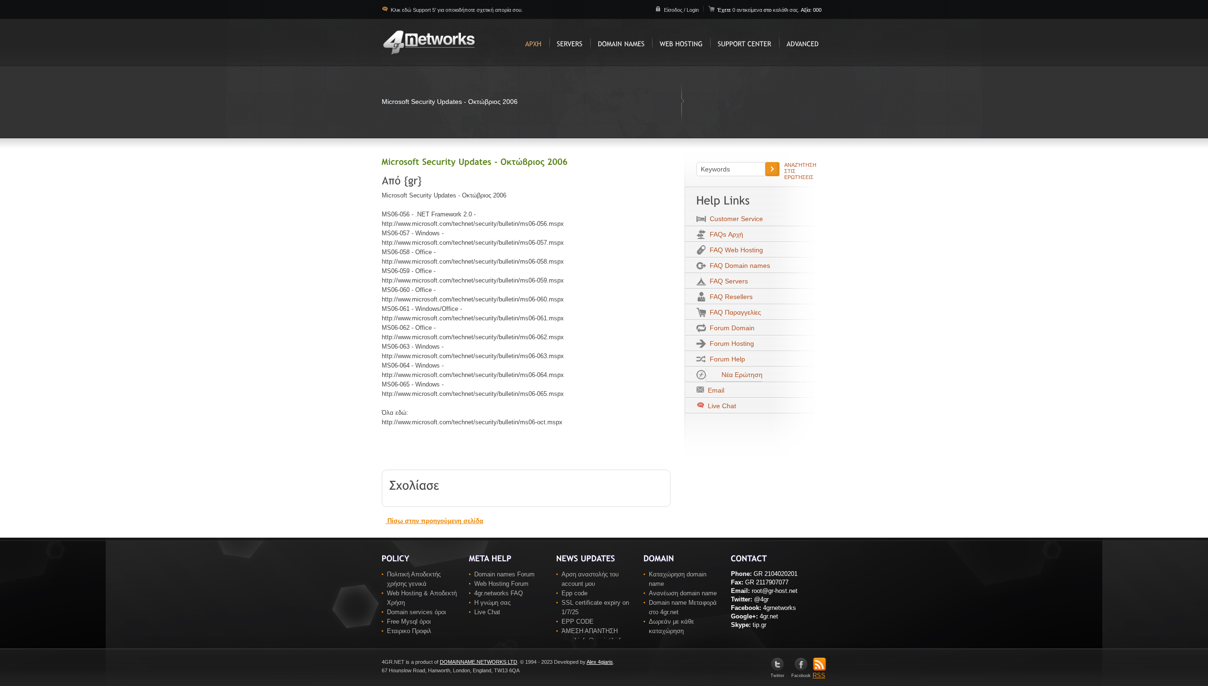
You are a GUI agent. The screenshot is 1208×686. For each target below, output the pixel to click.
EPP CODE (578, 621)
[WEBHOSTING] (681, 42)
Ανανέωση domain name (683, 593)
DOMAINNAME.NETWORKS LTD (478, 662)
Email (714, 390)
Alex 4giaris (600, 662)
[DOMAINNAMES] (621, 42)
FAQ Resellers (729, 296)
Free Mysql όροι (409, 621)
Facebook (801, 675)
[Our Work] (569, 42)
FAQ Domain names (738, 265)
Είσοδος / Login (681, 10)
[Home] (533, 42)
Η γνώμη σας (492, 602)
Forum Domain (730, 328)
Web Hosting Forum (501, 583)
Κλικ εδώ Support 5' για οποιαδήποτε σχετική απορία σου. (456, 10)
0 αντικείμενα (747, 10)
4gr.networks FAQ (498, 593)
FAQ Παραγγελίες (733, 312)
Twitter (777, 675)
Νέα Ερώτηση (740, 374)
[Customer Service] (744, 42)
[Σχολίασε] (414, 484)
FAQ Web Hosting (734, 250)
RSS (819, 675)
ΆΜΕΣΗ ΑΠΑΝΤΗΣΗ (590, 631)
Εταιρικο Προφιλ (409, 631)
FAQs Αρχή (724, 234)
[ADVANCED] (802, 42)
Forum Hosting (730, 343)
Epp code (574, 593)
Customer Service (734, 219)
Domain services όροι (416, 612)
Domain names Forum (504, 574)
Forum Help (725, 359)
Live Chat (721, 406)
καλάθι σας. (786, 10)
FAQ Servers (727, 281)
